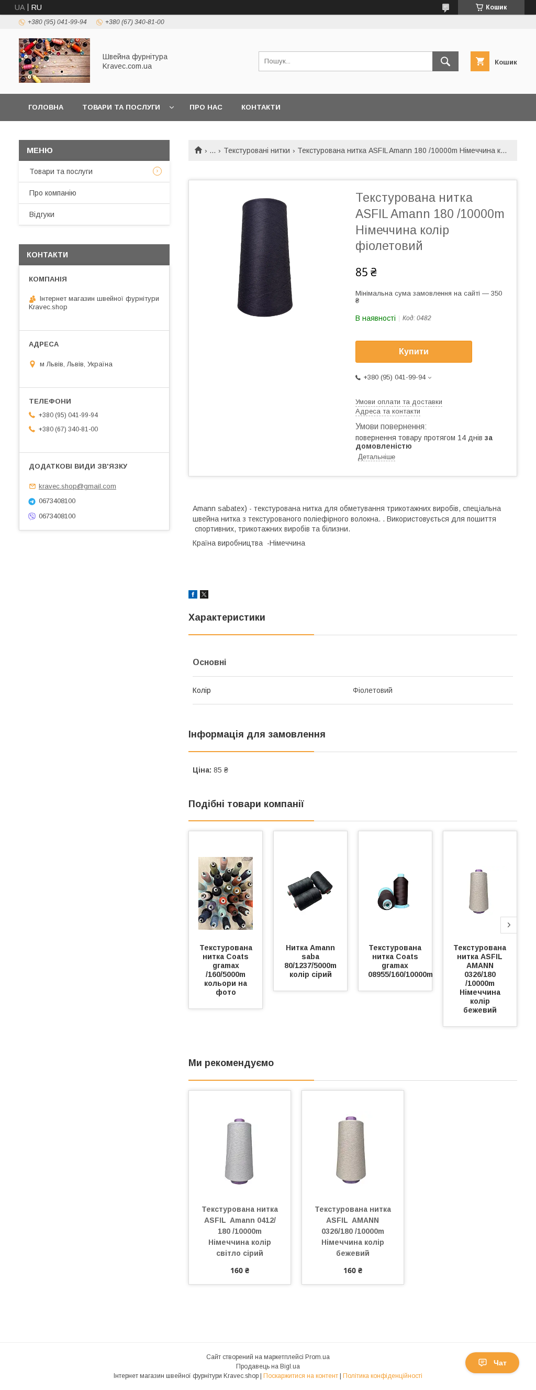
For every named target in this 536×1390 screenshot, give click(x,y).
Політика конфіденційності (382, 1376)
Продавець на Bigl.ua (268, 1366)
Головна (45, 107)
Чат (500, 1363)
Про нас (205, 107)
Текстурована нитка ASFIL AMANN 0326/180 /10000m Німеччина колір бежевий (480, 978)
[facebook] (192, 596)
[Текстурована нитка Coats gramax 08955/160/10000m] (395, 883)
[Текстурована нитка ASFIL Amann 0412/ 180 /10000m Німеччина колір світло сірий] (240, 1143)
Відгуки (41, 214)
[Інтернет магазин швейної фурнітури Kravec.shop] (54, 80)
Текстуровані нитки (257, 150)
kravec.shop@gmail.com (77, 486)
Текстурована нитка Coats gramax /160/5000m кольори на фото (226, 969)
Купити (414, 351)
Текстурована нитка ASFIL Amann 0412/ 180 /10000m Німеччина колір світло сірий (241, 1231)
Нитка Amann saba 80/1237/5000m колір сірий (311, 961)
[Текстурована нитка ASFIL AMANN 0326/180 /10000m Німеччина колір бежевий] (480, 883)
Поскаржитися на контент (300, 1376)
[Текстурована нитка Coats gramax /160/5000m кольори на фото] (225, 883)
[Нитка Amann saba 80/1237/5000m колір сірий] (310, 883)
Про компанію (52, 193)
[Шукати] (445, 61)
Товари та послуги (121, 107)
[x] (204, 596)
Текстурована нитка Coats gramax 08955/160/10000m (400, 961)
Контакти (261, 107)
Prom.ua (317, 1357)
